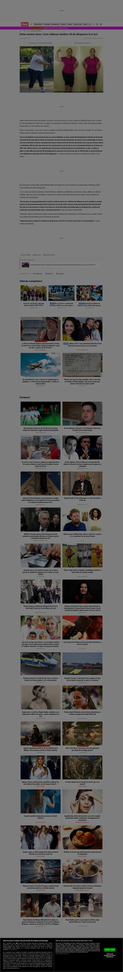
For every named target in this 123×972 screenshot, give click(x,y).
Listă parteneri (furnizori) (62, 953)
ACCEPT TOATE (110, 950)
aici (14, 961)
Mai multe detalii (13, 949)
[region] (61, 955)
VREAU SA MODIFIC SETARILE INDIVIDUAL (110, 955)
